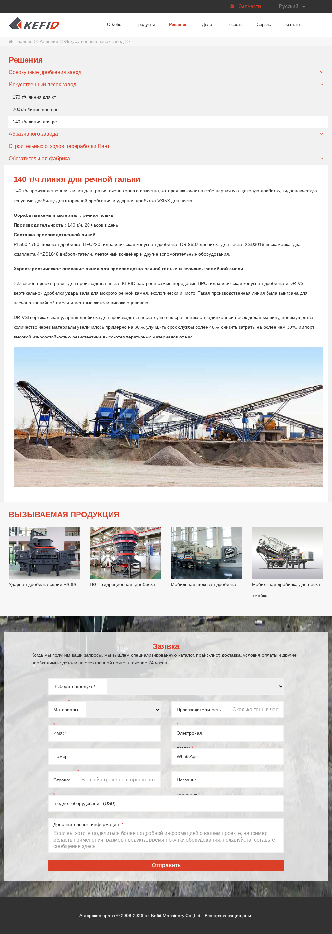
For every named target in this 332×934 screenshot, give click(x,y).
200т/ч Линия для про (36, 109)
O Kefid (114, 24)
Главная (24, 41)
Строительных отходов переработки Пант (59, 146)
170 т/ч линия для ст (34, 97)
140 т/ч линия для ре (35, 121)
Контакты (294, 24)
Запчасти (250, 6)
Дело (207, 24)
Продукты (145, 24)
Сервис (264, 24)
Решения (178, 24)
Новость (234, 24)
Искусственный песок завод (94, 41)
